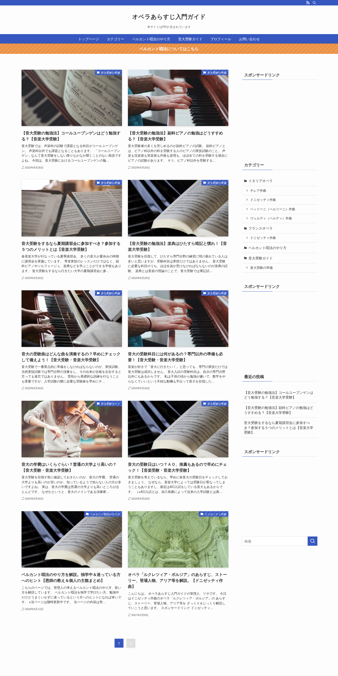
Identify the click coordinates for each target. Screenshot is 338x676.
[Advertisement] (279, 117)
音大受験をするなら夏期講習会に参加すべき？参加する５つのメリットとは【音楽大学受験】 (278, 427)
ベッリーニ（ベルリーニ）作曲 (272, 209)
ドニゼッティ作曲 (263, 199)
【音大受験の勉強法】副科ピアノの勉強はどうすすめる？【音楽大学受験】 (278, 410)
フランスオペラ (260, 228)
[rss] (308, 2)
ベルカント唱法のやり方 (267, 247)
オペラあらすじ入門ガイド (169, 16)
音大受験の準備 (261, 267)
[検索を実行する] (312, 541)
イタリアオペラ (260, 180)
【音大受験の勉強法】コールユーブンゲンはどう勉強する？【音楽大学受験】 (278, 395)
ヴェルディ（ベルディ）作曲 (271, 218)
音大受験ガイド (260, 257)
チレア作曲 (258, 190)
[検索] (314, 2)
